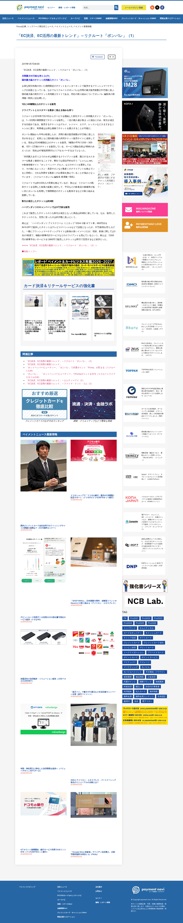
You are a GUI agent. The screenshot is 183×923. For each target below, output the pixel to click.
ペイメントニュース (26, 18)
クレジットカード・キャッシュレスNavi (139, 18)
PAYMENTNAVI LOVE (149, 224)
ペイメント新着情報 (83, 26)
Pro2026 (152, 623)
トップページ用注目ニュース (40, 26)
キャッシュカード (154, 633)
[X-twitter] (157, 7)
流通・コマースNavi (93, 18)
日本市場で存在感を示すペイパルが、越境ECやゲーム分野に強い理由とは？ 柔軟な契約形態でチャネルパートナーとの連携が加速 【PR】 (57, 327)
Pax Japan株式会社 (79, 334)
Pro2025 (140, 623)
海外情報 (154, 691)
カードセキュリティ (133, 633)
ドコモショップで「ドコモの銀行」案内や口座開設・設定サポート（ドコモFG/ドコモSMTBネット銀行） (93, 496)
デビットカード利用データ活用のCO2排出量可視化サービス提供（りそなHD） (43, 618)
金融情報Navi (111, 18)
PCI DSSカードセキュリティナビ (53, 18)
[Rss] (152, 7)
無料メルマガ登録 (144, 211)
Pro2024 (128, 623)
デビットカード (147, 647)
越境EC (127, 701)
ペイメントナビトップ (27, 887)
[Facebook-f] (162, 7)
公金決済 (151, 677)
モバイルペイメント (133, 672)
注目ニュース (8, 18)
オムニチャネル (147, 628)
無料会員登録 (142, 227)
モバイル (146, 667)
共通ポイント (130, 681)
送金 (136, 701)
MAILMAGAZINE (146, 208)
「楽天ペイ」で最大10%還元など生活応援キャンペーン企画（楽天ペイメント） (93, 693)
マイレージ (145, 662)
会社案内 (99, 887)
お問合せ (99, 891)
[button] (98, 57)
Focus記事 (21, 26)
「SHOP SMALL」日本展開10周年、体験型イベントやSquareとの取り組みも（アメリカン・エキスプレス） (94, 602)
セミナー (51, 7)
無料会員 (128, 696)
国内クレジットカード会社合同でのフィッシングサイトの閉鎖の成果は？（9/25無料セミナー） (43, 526)
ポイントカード (131, 657)
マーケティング (131, 667)
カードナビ (75, 18)
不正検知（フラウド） (156, 672)
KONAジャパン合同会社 (103, 334)
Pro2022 (146, 618)
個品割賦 (140, 677)
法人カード (141, 691)
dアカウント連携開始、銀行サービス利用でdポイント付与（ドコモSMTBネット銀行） (43, 850)
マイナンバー (130, 662)
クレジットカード (132, 642)
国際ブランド (146, 681)
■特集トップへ (29, 251)
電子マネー (147, 701)
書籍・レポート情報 (66, 7)
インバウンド (130, 628)
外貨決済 (128, 686)
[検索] (116, 7)
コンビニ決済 (130, 647)
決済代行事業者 (152, 686)
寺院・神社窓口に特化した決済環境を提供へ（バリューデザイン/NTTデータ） (43, 769)
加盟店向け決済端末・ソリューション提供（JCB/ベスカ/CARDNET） (43, 680)
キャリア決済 (130, 637)
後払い (139, 686)
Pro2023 (158, 618)
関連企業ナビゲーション (170, 18)
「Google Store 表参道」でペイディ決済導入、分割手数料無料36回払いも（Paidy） (93, 853)
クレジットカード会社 (154, 642)
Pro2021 (134, 618)
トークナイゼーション (134, 652)
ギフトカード (146, 637)
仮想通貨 (128, 677)
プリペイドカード (156, 652)
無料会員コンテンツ (145, 696)
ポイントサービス (150, 657)
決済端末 (128, 691)
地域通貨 (160, 681)
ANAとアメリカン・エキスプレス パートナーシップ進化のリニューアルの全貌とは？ (93, 781)
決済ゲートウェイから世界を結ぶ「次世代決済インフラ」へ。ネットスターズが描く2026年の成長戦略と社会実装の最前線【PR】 (33, 327)
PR (125, 618)
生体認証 (162, 696)
